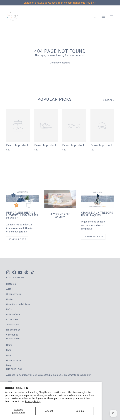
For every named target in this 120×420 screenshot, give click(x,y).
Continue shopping (60, 62)
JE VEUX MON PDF (93, 236)
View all (108, 100)
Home (9, 345)
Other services (13, 294)
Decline (80, 411)
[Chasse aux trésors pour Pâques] (97, 199)
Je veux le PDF (17, 239)
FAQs (9, 309)
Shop (9, 350)
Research (11, 284)
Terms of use (12, 324)
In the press (12, 319)
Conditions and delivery (18, 304)
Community (12, 334)
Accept (49, 411)
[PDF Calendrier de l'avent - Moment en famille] (22, 199)
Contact (10, 299)
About (9, 289)
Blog (8, 365)
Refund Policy (13, 329)
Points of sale (13, 314)
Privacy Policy (32, 401)
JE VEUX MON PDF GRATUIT (60, 215)
